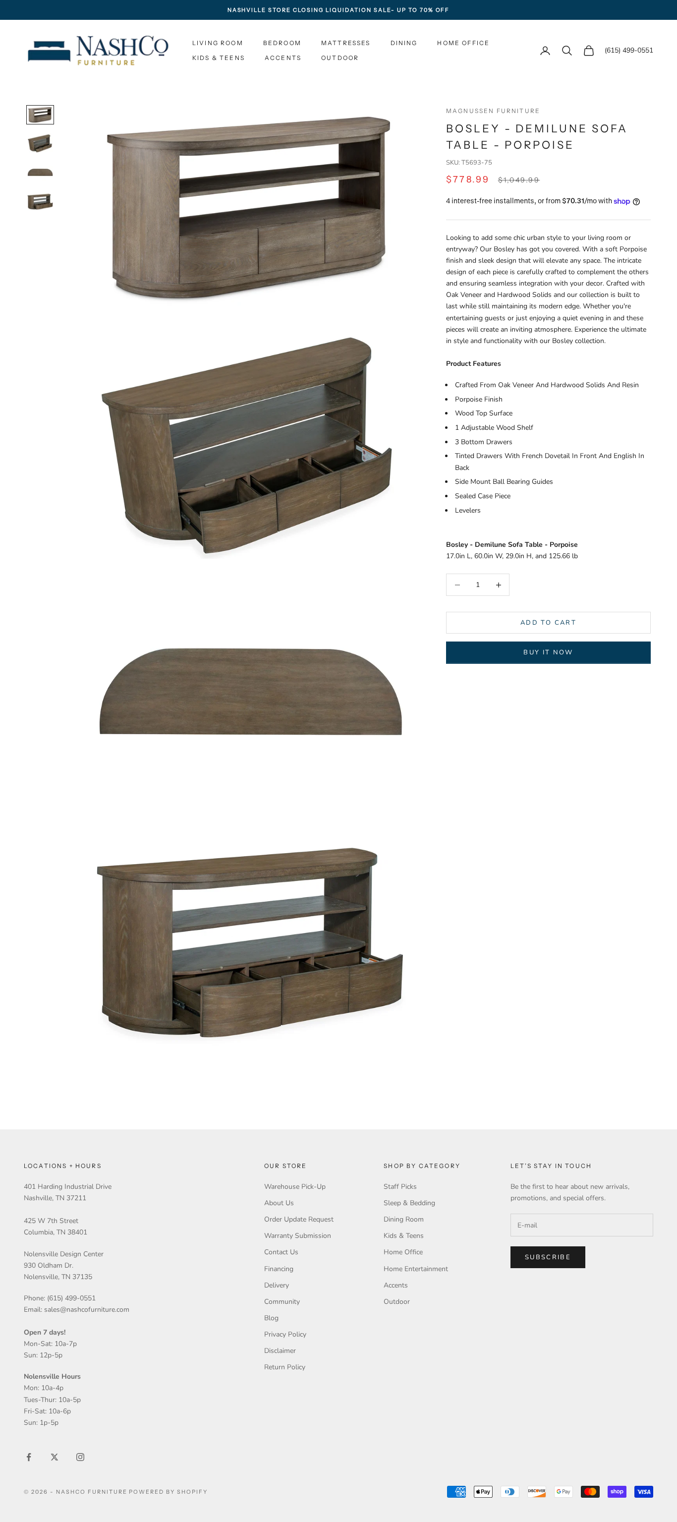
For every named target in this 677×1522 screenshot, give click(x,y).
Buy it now (548, 652)
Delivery (276, 1285)
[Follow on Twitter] (54, 1457)
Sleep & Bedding (409, 1203)
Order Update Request (299, 1219)
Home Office (463, 43)
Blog (271, 1318)
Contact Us (281, 1252)
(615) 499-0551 (629, 51)
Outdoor (340, 57)
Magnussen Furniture (493, 111)
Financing (278, 1269)
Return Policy (284, 1367)
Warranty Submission (297, 1235)
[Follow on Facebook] (29, 1457)
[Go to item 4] (40, 201)
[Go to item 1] (40, 114)
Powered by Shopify (168, 1491)
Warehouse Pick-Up (295, 1186)
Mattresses (346, 43)
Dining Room (404, 1219)
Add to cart (548, 622)
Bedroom (282, 43)
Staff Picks (400, 1186)
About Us (279, 1203)
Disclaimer (280, 1350)
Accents (283, 57)
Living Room (217, 43)
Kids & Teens (218, 57)
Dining (404, 43)
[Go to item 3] (40, 172)
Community (282, 1301)
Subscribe (548, 1257)
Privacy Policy (285, 1334)
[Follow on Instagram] (80, 1457)
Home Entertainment (416, 1269)
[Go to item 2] (40, 143)
